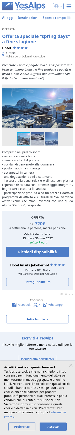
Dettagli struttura (37, 282)
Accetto (53, 427)
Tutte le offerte (38, 319)
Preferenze (22, 427)
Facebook (24, 305)
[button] (69, 88)
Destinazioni (28, 17)
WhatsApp (55, 305)
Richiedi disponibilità (37, 251)
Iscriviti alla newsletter (37, 359)
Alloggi (8, 17)
